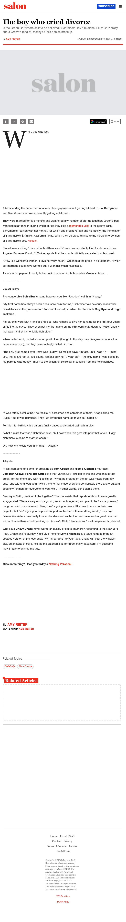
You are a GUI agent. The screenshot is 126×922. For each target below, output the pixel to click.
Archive (73, 846)
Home (53, 836)
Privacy (67, 841)
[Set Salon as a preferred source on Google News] (98, 121)
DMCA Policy (63, 902)
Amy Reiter (13, 39)
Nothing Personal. (60, 564)
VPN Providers (63, 896)
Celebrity (9, 666)
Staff (71, 836)
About (63, 836)
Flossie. (32, 241)
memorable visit (79, 226)
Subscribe (106, 6)
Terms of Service (56, 846)
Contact (56, 841)
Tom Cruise (25, 666)
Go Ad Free (63, 851)
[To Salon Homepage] (15, 5)
